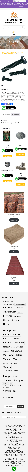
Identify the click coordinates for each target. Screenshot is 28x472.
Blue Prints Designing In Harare (14, 432)
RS (11, 446)
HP (20, 425)
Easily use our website (14, 450)
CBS (9, 444)
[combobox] (14, 417)
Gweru (3, 95)
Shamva (11, 100)
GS (12, 444)
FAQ (21, 451)
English (17, 1)
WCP (21, 465)
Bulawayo (20, 92)
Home (4, 52)
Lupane (12, 96)
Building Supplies (20, 304)
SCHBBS (15, 446)
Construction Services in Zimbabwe (14, 430)
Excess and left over (12, 451)
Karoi (2, 96)
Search (20, 406)
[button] (24, 58)
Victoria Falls (10, 390)
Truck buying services (12, 465)
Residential (15, 425)
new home (18, 455)
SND (20, 446)
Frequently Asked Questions (14, 453)
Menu (14, 34)
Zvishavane (7, 102)
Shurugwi (17, 100)
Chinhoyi (3, 93)
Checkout (14, 428)
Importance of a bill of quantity (14, 454)
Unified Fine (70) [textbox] (13, 417)
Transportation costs (14, 464)
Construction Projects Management (14, 438)
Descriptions (14, 443)
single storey (6, 383)
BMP (24, 425)
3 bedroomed (6, 301)
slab (11, 383)
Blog (22, 424)
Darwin (20, 312)
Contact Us (14, 442)
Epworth (16, 93)
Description (6, 114)
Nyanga (23, 99)
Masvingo (9, 97)
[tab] (6, 114)
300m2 (12, 301)
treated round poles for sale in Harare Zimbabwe (13, 386)
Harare (8, 95)
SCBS (17, 459)
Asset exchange (9, 424)
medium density (6, 351)
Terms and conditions (17, 461)
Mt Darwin (16, 97)
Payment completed (14, 457)
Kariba (23, 95)
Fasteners (13, 52)
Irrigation (15, 330)
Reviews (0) (15, 114)
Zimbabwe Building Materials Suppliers (14, 21)
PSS (5, 446)
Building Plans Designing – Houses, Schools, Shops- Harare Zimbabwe (14, 435)
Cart (20, 426)
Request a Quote (10, 459)
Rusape (3, 100)
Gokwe (22, 93)
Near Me (5, 363)
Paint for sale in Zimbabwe (10, 370)
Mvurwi (13, 99)
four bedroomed (17, 316)
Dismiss (21, 6)
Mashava (3, 97)
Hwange (12, 95)
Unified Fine (10, 53)
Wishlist (12, 466)
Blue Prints (6, 425)
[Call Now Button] (14, 469)
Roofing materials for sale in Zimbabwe (11, 373)
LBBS (19, 444)
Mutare (3, 99)
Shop (8, 52)
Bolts (18, 52)
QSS (9, 446)
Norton (18, 99)
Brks (5, 444)
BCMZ (17, 424)
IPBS (15, 444)
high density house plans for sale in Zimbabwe (12, 327)
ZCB (17, 466)
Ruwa (7, 100)
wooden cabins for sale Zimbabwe (11, 394)
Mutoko (8, 99)
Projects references (14, 458)
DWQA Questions (14, 448)
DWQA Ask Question (14, 447)
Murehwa (22, 97)
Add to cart (7, 156)
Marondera (18, 96)
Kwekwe (7, 96)
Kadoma (18, 95)
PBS (23, 444)
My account (10, 455)
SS (23, 446)
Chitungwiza (10, 93)
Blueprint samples (8, 304)
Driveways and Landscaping (14, 440)
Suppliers (6, 461)
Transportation (14, 462)
